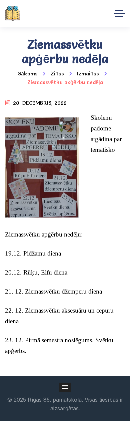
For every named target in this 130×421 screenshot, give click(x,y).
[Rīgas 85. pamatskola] (12, 13)
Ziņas (57, 73)
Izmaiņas (88, 73)
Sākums (28, 73)
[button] (65, 387)
